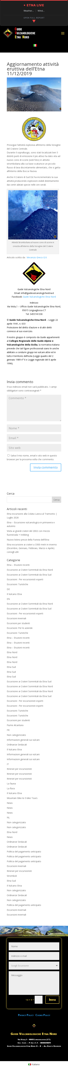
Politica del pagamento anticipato (24, 851)
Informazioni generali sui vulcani (23, 739)
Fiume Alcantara (15, 725)
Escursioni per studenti (18, 623)
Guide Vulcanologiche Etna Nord (39, 296)
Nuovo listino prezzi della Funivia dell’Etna (28, 539)
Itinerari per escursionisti (19, 768)
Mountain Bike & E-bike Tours (22, 798)
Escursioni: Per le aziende (20, 627)
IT (8, 764)
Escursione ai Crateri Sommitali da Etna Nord (30, 569)
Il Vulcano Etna (14, 594)
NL (8, 817)
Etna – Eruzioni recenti (18, 564)
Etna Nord (12, 652)
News (10, 802)
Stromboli (12, 875)
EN (8, 598)
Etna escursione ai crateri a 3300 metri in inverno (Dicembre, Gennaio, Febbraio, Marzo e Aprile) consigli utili (32, 548)
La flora (11, 788)
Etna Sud (11, 666)
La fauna (11, 783)
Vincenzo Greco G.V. (37, 257)
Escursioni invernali (16, 618)
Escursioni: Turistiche (17, 584)
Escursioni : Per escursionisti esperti (25, 579)
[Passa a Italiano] (35, 45)
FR (8, 730)
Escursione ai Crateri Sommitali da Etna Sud (29, 574)
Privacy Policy (26, 1015)
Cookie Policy (42, 1015)
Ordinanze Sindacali (17, 744)
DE (8, 589)
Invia (52, 999)
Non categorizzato (16, 734)
